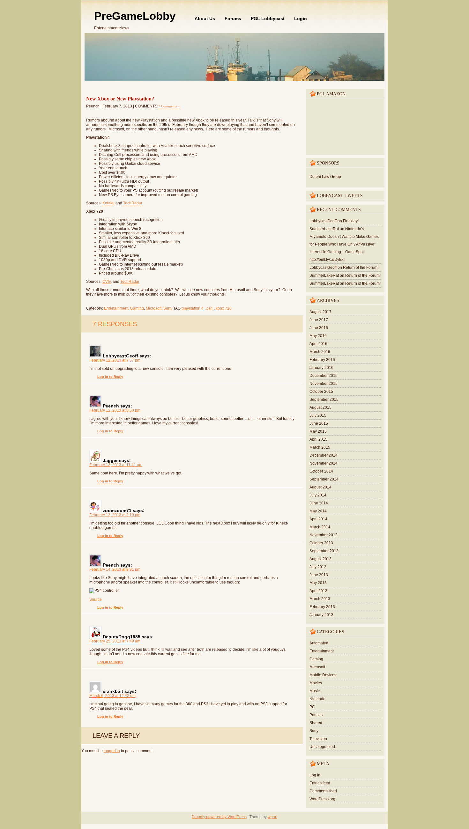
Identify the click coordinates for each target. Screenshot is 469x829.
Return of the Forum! (360, 267)
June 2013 (318, 575)
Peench (111, 405)
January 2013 (321, 615)
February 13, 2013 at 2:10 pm (114, 515)
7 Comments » (169, 106)
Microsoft (153, 308)
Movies (315, 683)
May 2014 (318, 511)
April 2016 (318, 343)
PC (312, 707)
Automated (318, 643)
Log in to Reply (110, 376)
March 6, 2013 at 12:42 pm (112, 695)
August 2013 (320, 559)
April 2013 (318, 591)
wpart (272, 817)
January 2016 (321, 367)
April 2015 (318, 439)
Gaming (137, 308)
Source (95, 599)
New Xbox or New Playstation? (120, 98)
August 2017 (320, 312)
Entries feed (319, 783)
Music (314, 691)
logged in (112, 751)
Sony (167, 308)
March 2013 (319, 599)
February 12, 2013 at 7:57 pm (114, 360)
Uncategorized (322, 747)
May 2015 (318, 431)
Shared (315, 723)
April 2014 (318, 519)
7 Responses (115, 323)
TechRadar (132, 203)
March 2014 (319, 527)
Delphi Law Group (325, 176)
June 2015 (318, 423)
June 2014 (318, 503)
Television (318, 739)
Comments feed (323, 791)
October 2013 (321, 543)
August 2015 (320, 407)
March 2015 (319, 447)
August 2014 (320, 487)
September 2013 (324, 551)
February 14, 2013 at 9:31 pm (114, 569)
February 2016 (322, 359)
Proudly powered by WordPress (219, 817)
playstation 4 (193, 308)
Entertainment (116, 308)
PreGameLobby (134, 16)
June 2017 (318, 320)
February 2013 (322, 607)
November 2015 (323, 383)
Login (300, 18)
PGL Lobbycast (268, 18)
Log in (314, 775)
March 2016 (319, 351)
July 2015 (317, 415)
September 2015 (324, 399)
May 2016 (318, 336)
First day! (351, 221)
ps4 (209, 308)
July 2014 (317, 495)
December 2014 (323, 455)
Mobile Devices (322, 675)
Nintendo (317, 699)
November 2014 (323, 463)
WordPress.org (322, 799)
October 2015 (321, 391)
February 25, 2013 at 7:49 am (114, 641)
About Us (205, 18)
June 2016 (318, 328)
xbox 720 (224, 308)
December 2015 (323, 375)
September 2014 (324, 479)
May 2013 (318, 583)
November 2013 (323, 535)
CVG (106, 281)
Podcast (316, 715)
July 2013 (317, 567)
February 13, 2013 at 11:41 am (115, 465)
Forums (233, 18)
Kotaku (108, 203)
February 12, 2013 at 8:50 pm (114, 410)
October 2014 (321, 471)
